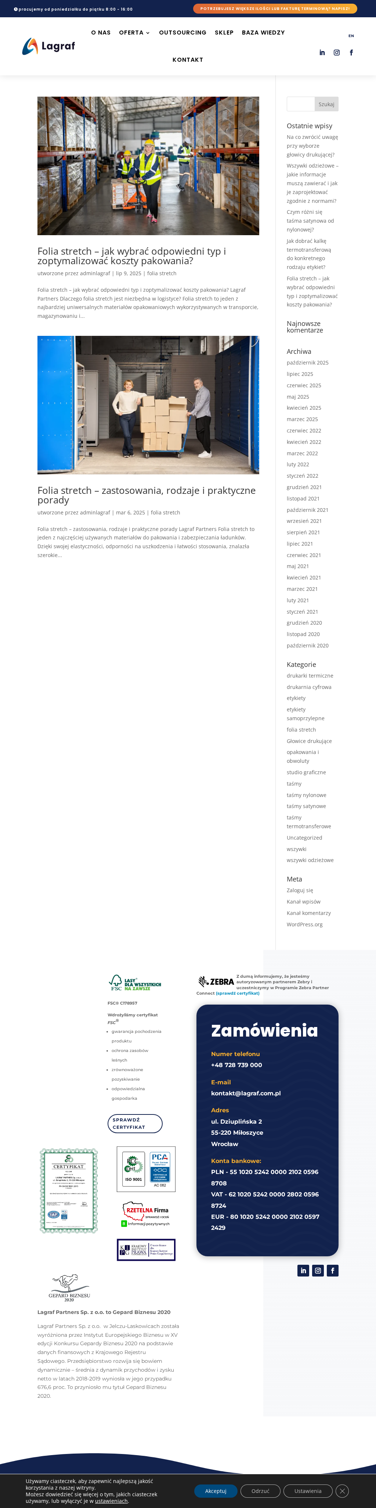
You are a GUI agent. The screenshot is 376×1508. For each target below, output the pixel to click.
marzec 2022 (302, 453)
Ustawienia (308, 1490)
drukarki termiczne (310, 675)
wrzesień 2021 (304, 520)
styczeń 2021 (302, 611)
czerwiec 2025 (304, 385)
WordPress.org (305, 924)
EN (351, 35)
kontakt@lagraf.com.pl (246, 1093)
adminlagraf (95, 273)
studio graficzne (306, 772)
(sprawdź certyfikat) (238, 993)
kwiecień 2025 (304, 407)
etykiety (296, 697)
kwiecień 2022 (304, 441)
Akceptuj (216, 1490)
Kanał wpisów (304, 901)
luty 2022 (298, 464)
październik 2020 (308, 645)
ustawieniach (111, 1501)
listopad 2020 (303, 634)
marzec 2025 (302, 419)
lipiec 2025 (300, 373)
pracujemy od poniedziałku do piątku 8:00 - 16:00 (76, 9)
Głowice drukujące (309, 740)
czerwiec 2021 (304, 555)
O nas (101, 32)
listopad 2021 (303, 498)
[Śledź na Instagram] (337, 52)
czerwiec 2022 (304, 430)
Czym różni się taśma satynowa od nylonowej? (310, 220)
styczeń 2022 (302, 475)
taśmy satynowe (306, 806)
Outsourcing (183, 32)
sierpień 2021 (303, 532)
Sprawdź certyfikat (129, 1123)
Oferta (131, 32)
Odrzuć (261, 1490)
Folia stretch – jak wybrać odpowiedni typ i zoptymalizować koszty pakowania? (131, 255)
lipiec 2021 (300, 543)
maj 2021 (298, 566)
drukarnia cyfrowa (309, 686)
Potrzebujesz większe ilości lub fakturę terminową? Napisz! (275, 8)
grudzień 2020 (304, 622)
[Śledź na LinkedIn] (322, 52)
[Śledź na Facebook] (351, 52)
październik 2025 (308, 362)
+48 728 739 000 (236, 1065)
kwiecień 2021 (304, 577)
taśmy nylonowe (306, 794)
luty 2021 (298, 600)
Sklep (224, 32)
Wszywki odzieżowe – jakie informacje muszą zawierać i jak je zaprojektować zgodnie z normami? (313, 183)
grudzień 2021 (304, 487)
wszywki (297, 848)
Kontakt (188, 59)
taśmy (294, 783)
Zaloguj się (300, 890)
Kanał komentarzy (309, 912)
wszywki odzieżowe (310, 860)
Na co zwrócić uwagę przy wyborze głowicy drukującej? (312, 145)
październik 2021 (308, 509)
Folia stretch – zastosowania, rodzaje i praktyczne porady (146, 495)
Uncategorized (304, 837)
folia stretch (162, 273)
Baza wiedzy (263, 32)
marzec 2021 (302, 588)
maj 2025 (298, 396)
